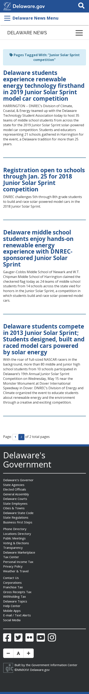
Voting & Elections (16, 543)
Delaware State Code (18, 513)
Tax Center (11, 557)
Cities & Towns (14, 508)
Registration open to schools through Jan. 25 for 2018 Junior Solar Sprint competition (44, 179)
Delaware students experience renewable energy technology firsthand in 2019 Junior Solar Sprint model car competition (43, 85)
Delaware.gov (40, 670)
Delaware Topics (15, 601)
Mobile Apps (12, 610)
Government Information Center (54, 665)
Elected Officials (14, 489)
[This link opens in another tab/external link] (7, 6)
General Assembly (16, 494)
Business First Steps (17, 522)
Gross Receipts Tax (17, 592)
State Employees (15, 503)
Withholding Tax (14, 596)
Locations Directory (17, 534)
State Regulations (15, 517)
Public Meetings (14, 538)
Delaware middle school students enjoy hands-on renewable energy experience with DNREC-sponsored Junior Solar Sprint (38, 248)
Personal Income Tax (18, 562)
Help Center (11, 606)
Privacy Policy (13, 566)
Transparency (13, 547)
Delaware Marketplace (19, 552)
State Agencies (13, 485)
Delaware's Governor (18, 480)
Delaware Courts (15, 499)
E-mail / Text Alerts (17, 615)
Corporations (12, 582)
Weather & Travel (16, 571)
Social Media (11, 620)
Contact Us (11, 578)
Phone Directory (14, 529)
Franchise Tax (13, 587)
